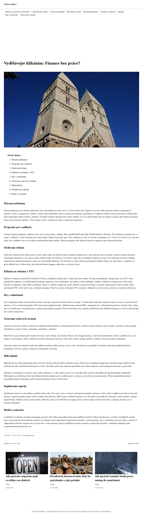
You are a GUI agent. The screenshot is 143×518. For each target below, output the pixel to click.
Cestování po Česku (40, 12)
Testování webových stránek (24, 181)
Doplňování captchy (20, 189)
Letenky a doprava (108, 12)
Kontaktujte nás (28, 435)
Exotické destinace (90, 12)
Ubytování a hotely (28, 15)
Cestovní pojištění (57, 12)
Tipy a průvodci (11, 15)
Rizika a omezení (19, 194)
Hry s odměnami (19, 177)
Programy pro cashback (22, 164)
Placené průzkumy (20, 159)
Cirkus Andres (10, 4)
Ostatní (121, 12)
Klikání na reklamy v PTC (23, 172)
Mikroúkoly (17, 185)
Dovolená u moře (74, 12)
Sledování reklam (19, 168)
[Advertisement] (71, 33)
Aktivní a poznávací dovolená (17, 12)
